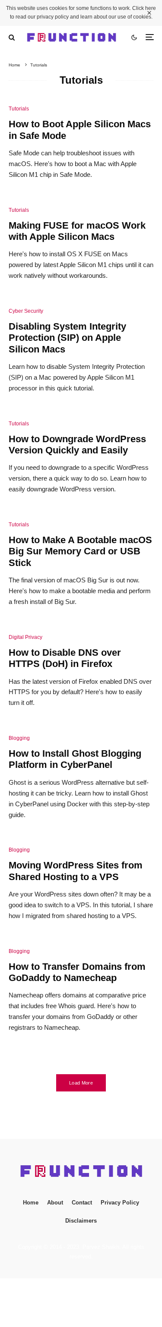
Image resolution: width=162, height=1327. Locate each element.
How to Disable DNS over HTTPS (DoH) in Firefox (65, 658)
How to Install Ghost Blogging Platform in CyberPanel (75, 759)
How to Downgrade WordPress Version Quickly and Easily (77, 445)
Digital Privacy (25, 637)
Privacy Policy (120, 1202)
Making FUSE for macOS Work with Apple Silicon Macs (77, 231)
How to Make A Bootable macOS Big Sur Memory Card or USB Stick (80, 551)
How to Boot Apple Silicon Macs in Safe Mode (80, 130)
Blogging (19, 738)
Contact (82, 1202)
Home (30, 1202)
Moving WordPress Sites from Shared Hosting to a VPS (76, 871)
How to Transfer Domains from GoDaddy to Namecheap (77, 972)
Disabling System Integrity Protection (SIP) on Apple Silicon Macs (67, 338)
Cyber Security (26, 311)
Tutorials (19, 109)
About (55, 1202)
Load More (81, 1082)
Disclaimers (81, 1220)
